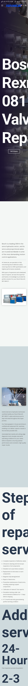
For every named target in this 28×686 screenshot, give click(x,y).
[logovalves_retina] (14, 5)
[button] (22, 5)
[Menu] (2, 5)
